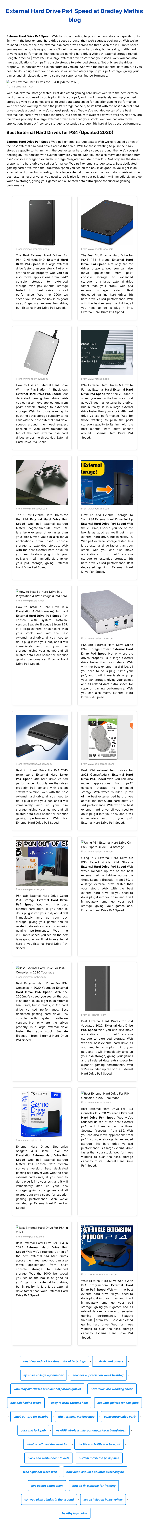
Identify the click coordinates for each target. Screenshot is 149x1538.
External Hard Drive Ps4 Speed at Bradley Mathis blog (74, 15)
